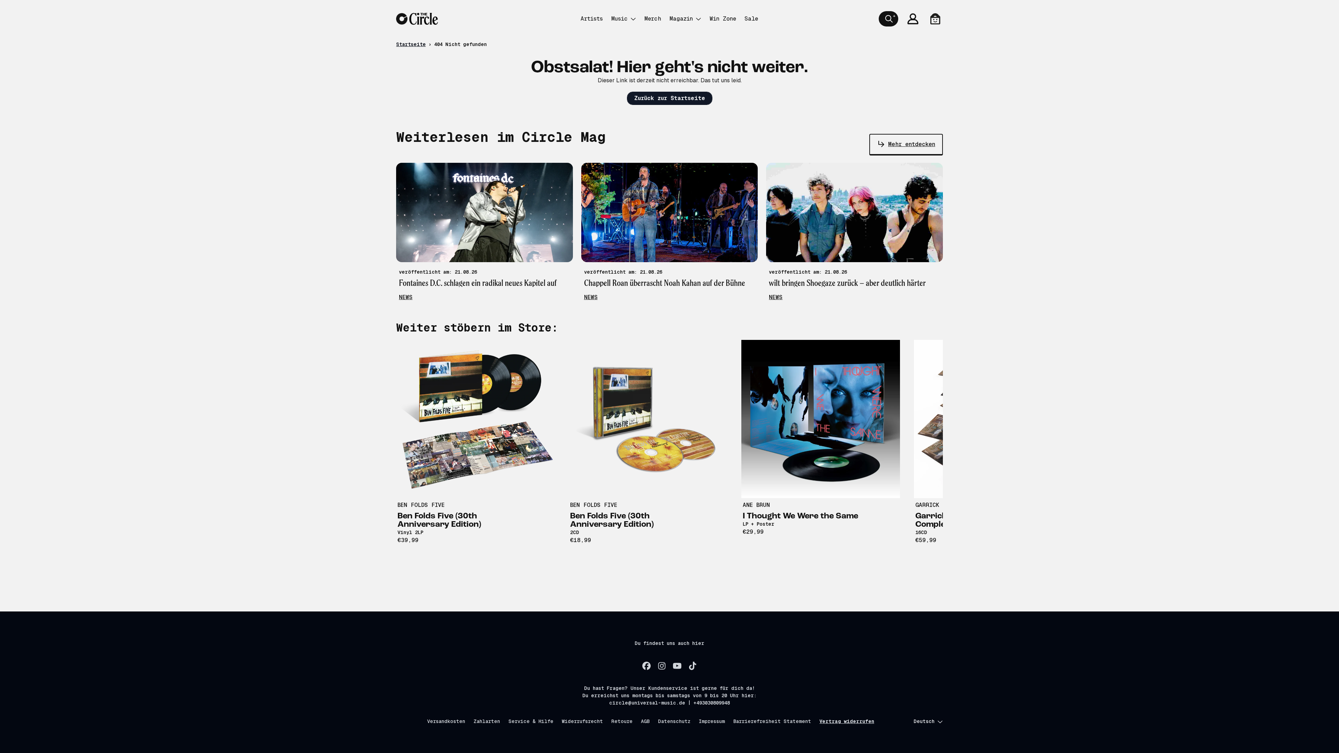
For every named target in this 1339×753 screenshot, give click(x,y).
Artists (592, 18)
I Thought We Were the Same (800, 516)
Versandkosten (446, 721)
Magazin (681, 18)
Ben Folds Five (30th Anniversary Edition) (439, 520)
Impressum (712, 721)
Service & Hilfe (530, 721)
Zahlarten (487, 721)
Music (619, 18)
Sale (751, 18)
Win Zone (723, 18)
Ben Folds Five (421, 505)
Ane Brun (756, 505)
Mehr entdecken (911, 144)
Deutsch (924, 721)
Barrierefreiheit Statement (772, 721)
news (406, 297)
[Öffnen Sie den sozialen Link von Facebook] (646, 666)
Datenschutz (674, 721)
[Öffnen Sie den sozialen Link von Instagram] (662, 666)
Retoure (622, 721)
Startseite (411, 44)
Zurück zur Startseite (669, 98)
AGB (645, 721)
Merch (652, 18)
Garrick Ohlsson (941, 505)
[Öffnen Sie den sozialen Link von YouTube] (677, 666)
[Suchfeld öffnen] (888, 19)
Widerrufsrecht (582, 721)
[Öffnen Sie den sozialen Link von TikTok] (692, 666)
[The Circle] (417, 19)
